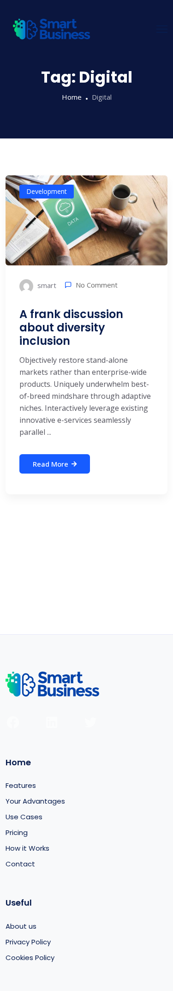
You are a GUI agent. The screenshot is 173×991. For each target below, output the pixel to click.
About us (21, 926)
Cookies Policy (30, 957)
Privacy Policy (28, 942)
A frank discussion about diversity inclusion (71, 327)
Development (46, 191)
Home (72, 97)
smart (46, 285)
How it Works (27, 848)
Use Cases (24, 817)
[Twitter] (90, 722)
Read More (50, 463)
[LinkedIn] (51, 722)
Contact (20, 864)
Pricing (17, 832)
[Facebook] (13, 722)
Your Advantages (35, 801)
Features (21, 785)
